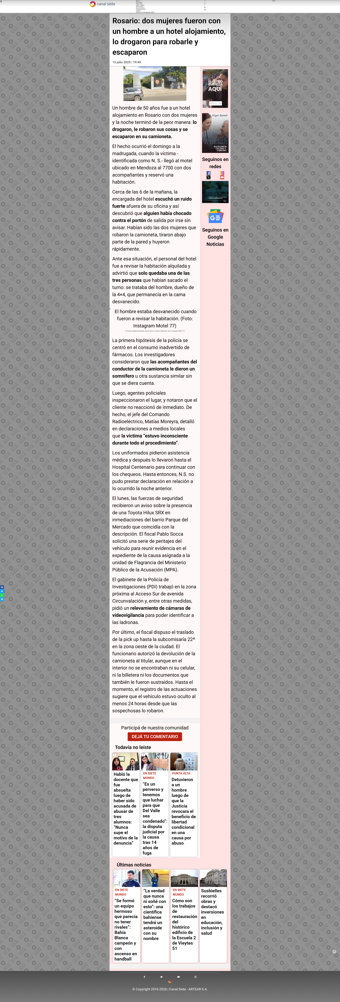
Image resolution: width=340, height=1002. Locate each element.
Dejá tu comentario (155, 736)
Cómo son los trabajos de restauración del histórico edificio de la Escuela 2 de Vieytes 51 (184, 924)
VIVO (273, 1)
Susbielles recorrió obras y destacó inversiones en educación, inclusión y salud (212, 912)
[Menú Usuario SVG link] (1, 1)
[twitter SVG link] (205, 5)
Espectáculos (140, 8)
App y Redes (140, 5)
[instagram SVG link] (205, 3)
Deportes (139, 4)
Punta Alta (181, 773)
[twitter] (208, 177)
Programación (140, 9)
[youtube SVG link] (205, 8)
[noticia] (126, 761)
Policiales (139, 2)
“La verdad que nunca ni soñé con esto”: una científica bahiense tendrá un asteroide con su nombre (154, 914)
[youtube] (222, 177)
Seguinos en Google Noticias (215, 237)
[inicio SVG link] (170, 982)
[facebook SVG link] (205, 1)
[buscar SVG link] (205, 10)
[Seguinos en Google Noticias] (215, 216)
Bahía (138, 1)
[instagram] (222, 173)
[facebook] (208, 173)
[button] (2, 587)
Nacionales (139, 6)
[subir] (334, 951)
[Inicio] (102, 4)
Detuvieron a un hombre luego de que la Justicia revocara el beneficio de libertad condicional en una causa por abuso (184, 811)
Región (138, 11)
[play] (114, 755)
